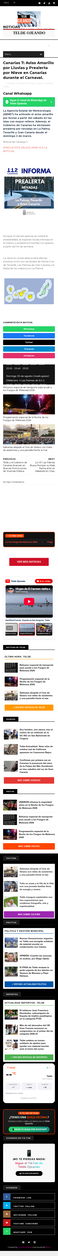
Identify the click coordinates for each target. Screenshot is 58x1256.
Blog (48, 1247)
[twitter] (44, 3)
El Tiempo (31, 83)
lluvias (40, 83)
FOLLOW (29, 1206)
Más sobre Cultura (29, 914)
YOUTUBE (18, 1224)
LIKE (29, 1198)
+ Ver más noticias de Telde (29, 707)
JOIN (29, 1232)
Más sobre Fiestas (29, 846)
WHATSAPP (19, 1232)
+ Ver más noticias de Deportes (29, 1057)
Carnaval (20, 83)
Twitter (29, 342)
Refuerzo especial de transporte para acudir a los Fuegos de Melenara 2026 (27, 389)
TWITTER (18, 1206)
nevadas (48, 83)
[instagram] (54, 3)
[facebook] (39, 3)
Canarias (10, 83)
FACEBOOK (19, 1198)
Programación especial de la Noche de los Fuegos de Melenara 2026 (25, 419)
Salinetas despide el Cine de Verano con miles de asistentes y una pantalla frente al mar (27, 449)
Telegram (29, 349)
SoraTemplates (24, 1247)
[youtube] (49, 3)
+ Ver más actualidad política (29, 984)
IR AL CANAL (45, 581)
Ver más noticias (29, 561)
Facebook (29, 336)
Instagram (29, 355)
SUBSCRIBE (32, 1224)
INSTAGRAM (19, 1215)
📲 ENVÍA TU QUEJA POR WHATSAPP (29, 1129)
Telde (6, 86)
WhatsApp (29, 329)
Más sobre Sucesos (29, 780)
